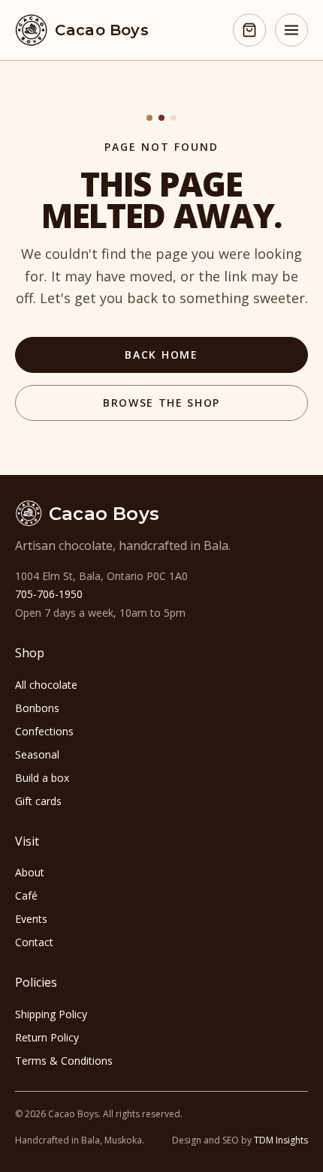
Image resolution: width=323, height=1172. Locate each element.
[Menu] (291, 30)
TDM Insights (281, 1140)
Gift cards (38, 801)
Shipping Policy (51, 1014)
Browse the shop (161, 402)
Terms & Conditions (64, 1060)
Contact (34, 942)
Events (31, 919)
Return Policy (47, 1037)
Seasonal (37, 754)
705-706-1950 (49, 594)
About (29, 872)
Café (26, 895)
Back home (161, 354)
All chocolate (46, 685)
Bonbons (37, 708)
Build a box (42, 778)
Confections (44, 731)
